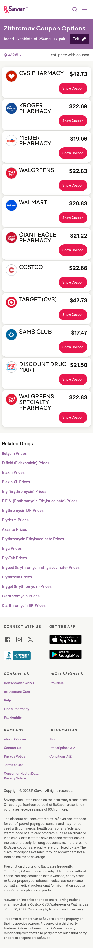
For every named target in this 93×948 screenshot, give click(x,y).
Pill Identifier (13, 717)
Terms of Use (14, 765)
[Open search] (75, 9)
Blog (52, 739)
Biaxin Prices (13, 472)
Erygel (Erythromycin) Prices (27, 586)
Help (7, 700)
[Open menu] (84, 9)
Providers (56, 683)
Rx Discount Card (17, 692)
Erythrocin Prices (17, 577)
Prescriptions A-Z (62, 748)
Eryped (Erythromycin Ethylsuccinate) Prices (41, 567)
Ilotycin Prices (14, 453)
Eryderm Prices (15, 520)
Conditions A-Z (60, 756)
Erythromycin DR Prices (23, 510)
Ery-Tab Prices (14, 558)
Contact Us (12, 748)
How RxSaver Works (19, 683)
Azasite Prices (14, 529)
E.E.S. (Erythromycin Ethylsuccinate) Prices (40, 500)
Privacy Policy (14, 756)
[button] (79, 39)
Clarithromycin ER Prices (24, 605)
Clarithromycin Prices (21, 596)
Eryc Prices (12, 548)
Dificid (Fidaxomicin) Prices (25, 462)
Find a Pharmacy (16, 709)
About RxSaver (15, 739)
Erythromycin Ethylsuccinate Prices (33, 539)
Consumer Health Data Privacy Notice (21, 775)
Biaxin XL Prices (16, 481)
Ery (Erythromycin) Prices (24, 491)
